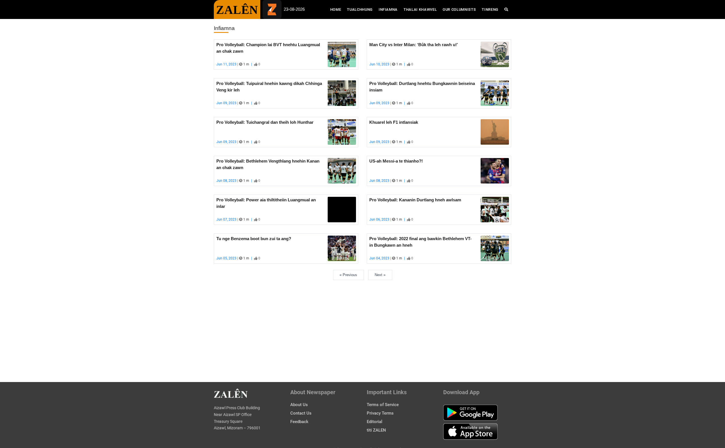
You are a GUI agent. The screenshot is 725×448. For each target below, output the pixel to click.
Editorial (374, 421)
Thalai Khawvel (420, 9)
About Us (299, 404)
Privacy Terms (380, 413)
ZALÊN (237, 9)
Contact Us (301, 413)
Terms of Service (383, 404)
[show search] (506, 9)
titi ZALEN (376, 430)
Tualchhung (360, 9)
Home (337, 9)
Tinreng (490, 9)
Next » (380, 275)
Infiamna (388, 9)
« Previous (348, 275)
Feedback (299, 421)
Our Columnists (459, 9)
